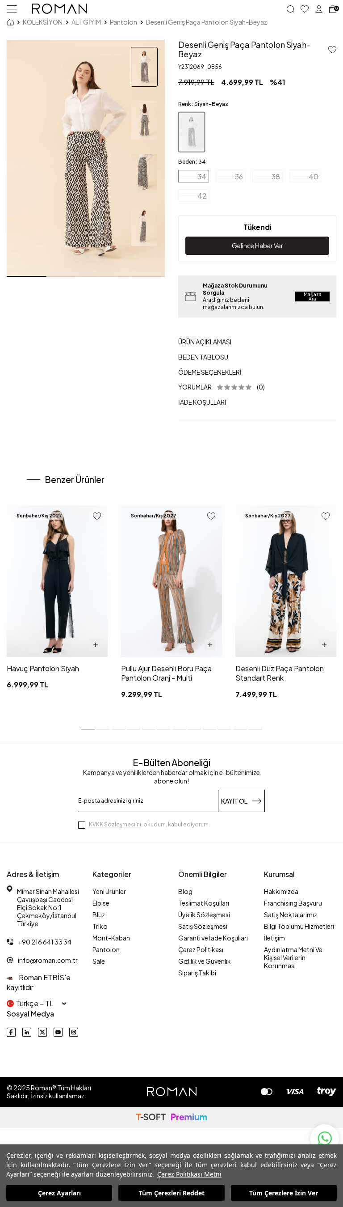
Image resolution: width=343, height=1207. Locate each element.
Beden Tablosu (203, 357)
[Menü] (12, 8)
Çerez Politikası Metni (189, 1174)
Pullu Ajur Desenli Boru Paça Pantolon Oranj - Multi (166, 673)
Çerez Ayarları (59, 1193)
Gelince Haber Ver (257, 245)
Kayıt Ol (234, 801)
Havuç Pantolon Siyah (43, 668)
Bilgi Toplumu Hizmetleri (299, 926)
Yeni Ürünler (109, 891)
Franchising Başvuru (293, 903)
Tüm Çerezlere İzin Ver (283, 1193)
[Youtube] (58, 1032)
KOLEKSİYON (43, 22)
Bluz (98, 915)
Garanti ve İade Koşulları (213, 938)
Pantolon (123, 22)
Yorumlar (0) (221, 387)
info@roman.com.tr (48, 960)
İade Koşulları (202, 402)
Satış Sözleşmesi (202, 926)
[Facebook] (11, 1032)
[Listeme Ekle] (329, 50)
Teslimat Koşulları (203, 903)
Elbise (100, 903)
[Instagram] (73, 1032)
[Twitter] (42, 1032)
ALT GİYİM (86, 22)
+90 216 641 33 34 (44, 942)
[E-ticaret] (171, 1117)
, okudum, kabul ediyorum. (149, 824)
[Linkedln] (26, 1032)
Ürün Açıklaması (204, 342)
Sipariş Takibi (197, 973)
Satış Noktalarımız (290, 915)
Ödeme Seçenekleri (210, 372)
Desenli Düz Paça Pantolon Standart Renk (279, 673)
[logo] (59, 9)
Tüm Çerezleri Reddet (172, 1193)
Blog (185, 891)
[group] (86, 158)
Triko (100, 926)
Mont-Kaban (111, 938)
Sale (98, 961)
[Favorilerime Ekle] (97, 516)
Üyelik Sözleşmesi (204, 915)
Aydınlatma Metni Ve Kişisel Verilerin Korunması (293, 957)
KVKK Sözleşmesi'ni (115, 824)
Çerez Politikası (200, 949)
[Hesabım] (318, 9)
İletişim (274, 938)
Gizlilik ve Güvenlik (204, 961)
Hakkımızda (281, 891)
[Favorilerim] (305, 9)
